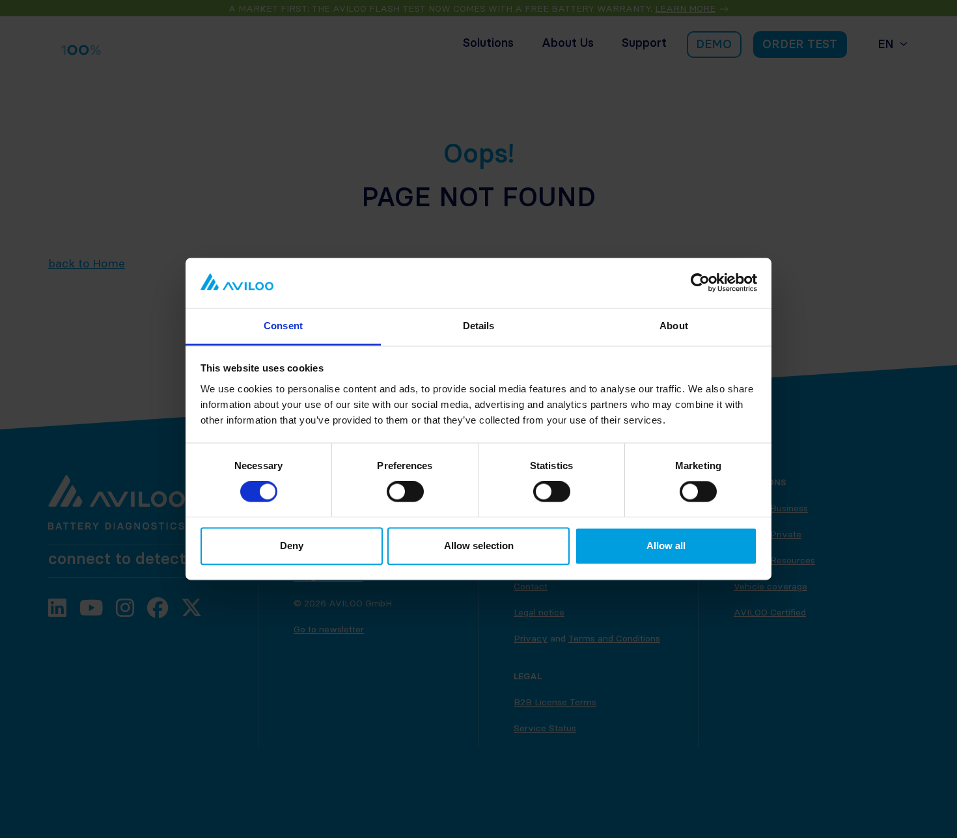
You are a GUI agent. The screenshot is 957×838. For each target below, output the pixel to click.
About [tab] (673, 325)
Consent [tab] (283, 325)
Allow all (666, 545)
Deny (291, 545)
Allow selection (479, 545)
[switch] (405, 491)
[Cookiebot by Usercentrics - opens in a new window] (700, 283)
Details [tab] (479, 325)
